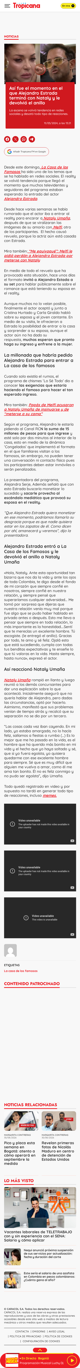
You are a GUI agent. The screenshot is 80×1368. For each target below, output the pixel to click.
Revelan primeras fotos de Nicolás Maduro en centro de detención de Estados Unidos (58, 1151)
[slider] (40, 1353)
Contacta (22, 1331)
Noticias (11, 36)
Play (72, 1360)
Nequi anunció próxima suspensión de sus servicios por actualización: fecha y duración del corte (48, 1253)
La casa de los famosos (21, 971)
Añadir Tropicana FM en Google (29, 151)
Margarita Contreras (17, 1135)
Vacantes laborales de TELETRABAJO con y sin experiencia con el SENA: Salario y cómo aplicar (38, 1235)
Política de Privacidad (25, 1336)
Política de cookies (58, 1336)
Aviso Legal (57, 1331)
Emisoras (38, 1331)
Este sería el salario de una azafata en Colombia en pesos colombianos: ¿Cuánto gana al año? (49, 1276)
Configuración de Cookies (41, 1341)
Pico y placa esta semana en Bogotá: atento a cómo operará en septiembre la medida (20, 1153)
